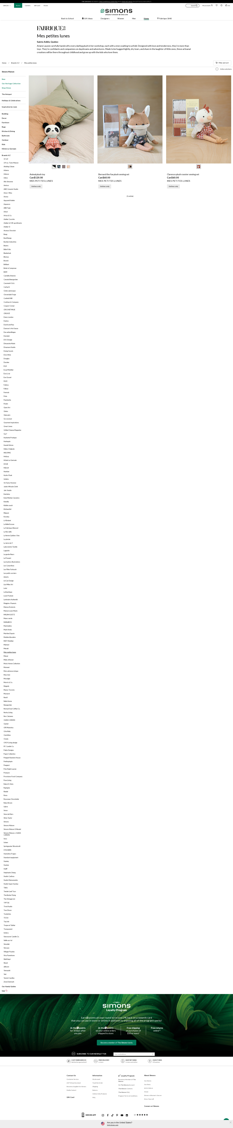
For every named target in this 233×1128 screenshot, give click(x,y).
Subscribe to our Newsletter (91, 1054)
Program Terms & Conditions (128, 1096)
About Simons (150, 1075)
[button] (192, 6)
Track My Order (97, 1083)
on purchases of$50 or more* (133, 1031)
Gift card (37, 5)
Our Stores (147, 1081)
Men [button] (134, 18)
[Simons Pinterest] (117, 1115)
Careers (28, 5)
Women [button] (120, 18)
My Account (96, 1079)
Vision (46, 5)
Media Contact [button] (71, 1090)
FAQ (93, 1097)
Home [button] (146, 18)
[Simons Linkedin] (127, 1115)
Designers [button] (105, 18)
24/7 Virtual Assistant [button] (74, 1083)
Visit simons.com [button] (112, 1125)
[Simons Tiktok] (112, 1115)
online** (157, 1029)
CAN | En (6, 5)
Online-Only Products (99, 1094)
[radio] (54, 166)
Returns (95, 1090)
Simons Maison (8, 72)
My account (206, 5)
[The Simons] (116, 1005)
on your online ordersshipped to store (106, 1031)
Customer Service (73, 1079)
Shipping (95, 1086)
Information (97, 1075)
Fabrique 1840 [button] (165, 18)
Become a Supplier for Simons (76, 1086)
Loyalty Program (116, 1010)
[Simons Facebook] (108, 1115)
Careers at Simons (151, 1106)
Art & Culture (148, 1088)
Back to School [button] (67, 18)
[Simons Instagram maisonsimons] (103, 1115)
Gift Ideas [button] (88, 18)
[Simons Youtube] (122, 1115)
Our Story (147, 1084)
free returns (127, 1)
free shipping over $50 (108, 1)
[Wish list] (216, 5)
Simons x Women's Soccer (153, 1095)
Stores (18, 5)
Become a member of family (116, 1043)
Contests (125, 1088)
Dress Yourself (149, 1099)
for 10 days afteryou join (78, 1031)
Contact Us (71, 1075)
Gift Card (70, 1097)
